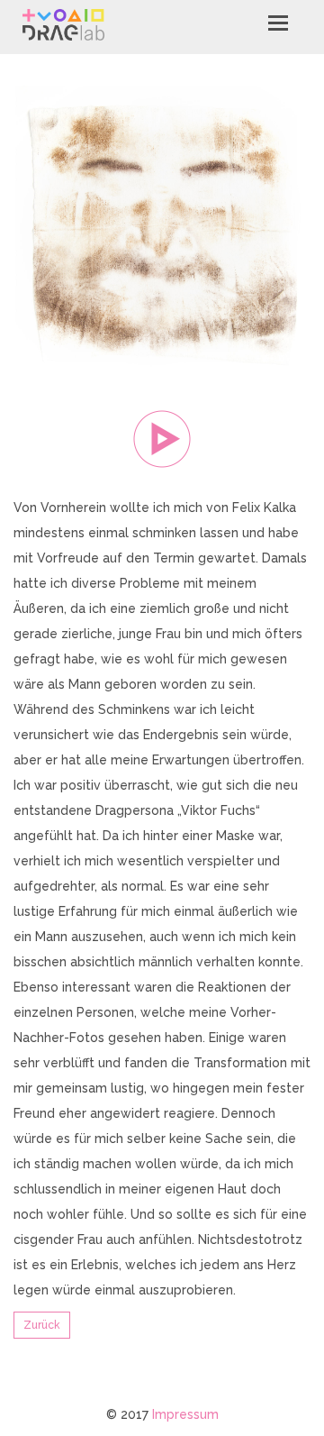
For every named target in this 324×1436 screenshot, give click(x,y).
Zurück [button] (41, 1325)
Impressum (185, 1414)
